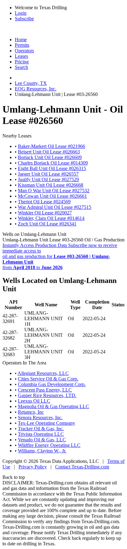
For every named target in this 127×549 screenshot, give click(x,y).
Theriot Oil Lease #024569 (44, 201)
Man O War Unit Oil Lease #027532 (53, 190)
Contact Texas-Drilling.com (82, 466)
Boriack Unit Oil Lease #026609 (50, 157)
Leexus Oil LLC (34, 401)
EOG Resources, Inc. (35, 88)
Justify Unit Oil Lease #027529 (48, 179)
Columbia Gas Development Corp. (52, 384)
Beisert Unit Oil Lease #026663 (49, 151)
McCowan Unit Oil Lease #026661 (52, 196)
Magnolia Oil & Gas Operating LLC (53, 406)
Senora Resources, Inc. (40, 417)
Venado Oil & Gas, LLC (42, 439)
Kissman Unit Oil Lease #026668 (50, 185)
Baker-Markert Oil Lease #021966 (51, 146)
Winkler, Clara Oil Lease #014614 (51, 218)
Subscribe (24, 18)
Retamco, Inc (31, 412)
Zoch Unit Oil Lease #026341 (47, 223)
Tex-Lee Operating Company (46, 423)
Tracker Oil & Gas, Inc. (41, 428)
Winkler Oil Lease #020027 (45, 212)
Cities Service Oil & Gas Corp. (48, 378)
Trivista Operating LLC (41, 434)
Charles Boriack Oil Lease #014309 (53, 162)
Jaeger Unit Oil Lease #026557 (48, 174)
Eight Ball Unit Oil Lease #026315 (52, 168)
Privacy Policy (32, 466)
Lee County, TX (31, 83)
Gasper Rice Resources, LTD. (47, 395)
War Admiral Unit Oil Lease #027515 (54, 207)
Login (21, 13)
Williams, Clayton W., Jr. (42, 450)
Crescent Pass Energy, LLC (45, 389)
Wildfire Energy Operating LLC (49, 445)
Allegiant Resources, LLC (43, 373)
